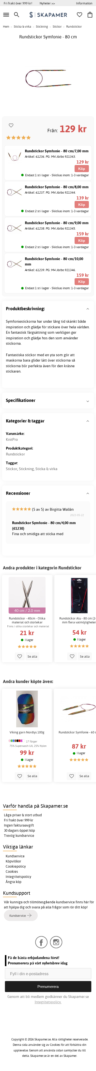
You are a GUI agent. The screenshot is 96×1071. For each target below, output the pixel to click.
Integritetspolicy (18, 876)
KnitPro (12, 439)
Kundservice (15, 856)
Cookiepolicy (16, 866)
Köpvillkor (13, 861)
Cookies (12, 871)
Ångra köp (13, 882)
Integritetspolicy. (48, 1002)
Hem (6, 26)
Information (84, 3)
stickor (30, 355)
